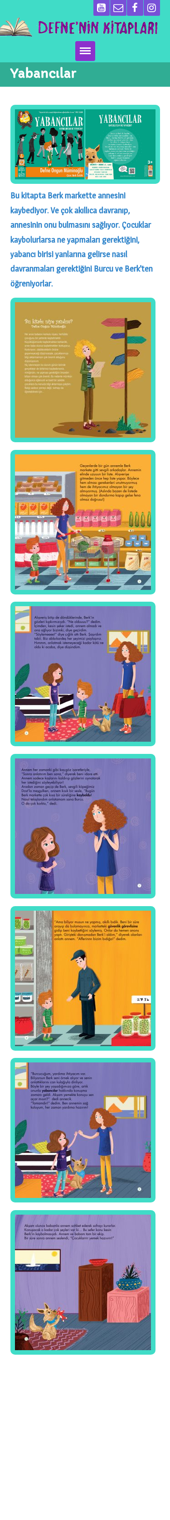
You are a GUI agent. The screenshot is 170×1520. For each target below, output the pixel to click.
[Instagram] (152, 8)
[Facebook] (135, 8)
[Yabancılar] (85, 144)
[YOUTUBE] (101, 8)
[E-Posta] (118, 8)
